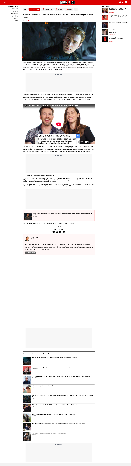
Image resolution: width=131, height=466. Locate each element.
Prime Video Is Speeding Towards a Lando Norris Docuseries (47, 386)
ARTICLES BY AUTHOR (30, 252)
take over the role (69, 151)
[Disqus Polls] (58, 273)
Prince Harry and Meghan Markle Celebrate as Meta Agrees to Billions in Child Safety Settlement (56, 404)
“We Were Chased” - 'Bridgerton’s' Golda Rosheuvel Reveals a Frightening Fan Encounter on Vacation (117, 9)
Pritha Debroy (111, 12)
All (25, 9)
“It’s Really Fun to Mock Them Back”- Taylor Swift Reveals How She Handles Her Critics (118, 16)
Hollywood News (30, 12)
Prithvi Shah (27, 20)
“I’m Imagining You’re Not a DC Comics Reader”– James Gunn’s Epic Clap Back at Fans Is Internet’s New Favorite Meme (61, 376)
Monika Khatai (111, 41)
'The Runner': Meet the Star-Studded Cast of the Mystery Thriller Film (49, 433)
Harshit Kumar (112, 27)
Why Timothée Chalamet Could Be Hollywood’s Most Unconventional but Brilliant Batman (117, 31)
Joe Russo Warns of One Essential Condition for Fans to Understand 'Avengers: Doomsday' (54, 357)
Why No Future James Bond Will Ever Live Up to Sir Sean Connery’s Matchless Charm (118, 23)
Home (5, 2)
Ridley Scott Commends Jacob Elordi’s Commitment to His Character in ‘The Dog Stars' (53, 414)
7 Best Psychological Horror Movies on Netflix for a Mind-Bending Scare (117, 38)
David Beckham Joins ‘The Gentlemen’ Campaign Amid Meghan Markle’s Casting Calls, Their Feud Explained (59, 423)
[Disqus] (59, 310)
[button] (95, 59)
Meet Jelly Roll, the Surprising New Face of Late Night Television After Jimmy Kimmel (53, 367)
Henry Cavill (47, 67)
